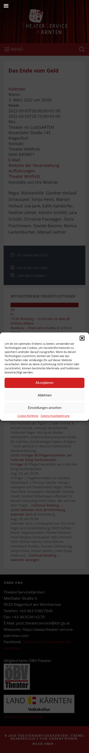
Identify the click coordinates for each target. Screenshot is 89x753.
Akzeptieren (44, 383)
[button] (82, 338)
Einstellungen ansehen (44, 408)
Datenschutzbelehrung (55, 416)
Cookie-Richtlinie (27, 416)
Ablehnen (45, 395)
